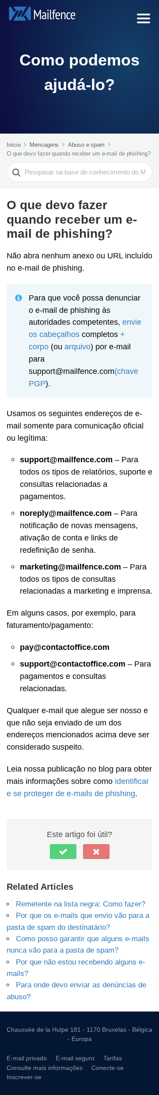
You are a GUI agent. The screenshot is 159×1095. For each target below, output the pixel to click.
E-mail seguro (75, 1058)
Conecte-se (107, 1067)
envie (131, 321)
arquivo (77, 346)
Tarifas (112, 1058)
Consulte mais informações (45, 1067)
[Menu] (143, 18)
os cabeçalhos (54, 334)
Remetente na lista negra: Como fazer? (80, 903)
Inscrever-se (24, 1076)
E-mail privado (27, 1058)
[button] (63, 851)
